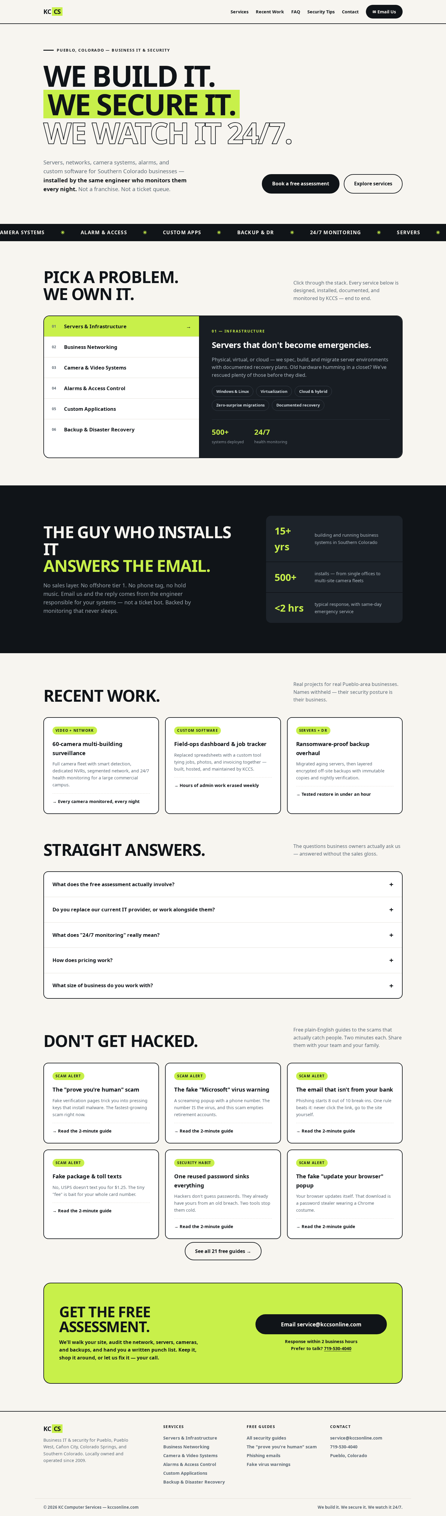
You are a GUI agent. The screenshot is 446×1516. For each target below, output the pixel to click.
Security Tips (321, 12)
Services (239, 12)
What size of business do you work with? (102, 985)
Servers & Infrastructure (190, 1438)
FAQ (295, 12)
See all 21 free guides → (223, 1251)
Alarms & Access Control (189, 1464)
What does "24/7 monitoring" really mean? (106, 934)
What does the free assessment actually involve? (113, 884)
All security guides (266, 1438)
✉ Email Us (384, 12)
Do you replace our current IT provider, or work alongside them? (133, 909)
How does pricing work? (82, 960)
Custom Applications (185, 1473)
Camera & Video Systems (190, 1455)
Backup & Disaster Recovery (194, 1482)
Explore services (373, 183)
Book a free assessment (300, 183)
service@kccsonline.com (356, 1438)
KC (52, 11)
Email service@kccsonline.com (321, 1324)
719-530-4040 (337, 1348)
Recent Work (270, 12)
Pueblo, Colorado (348, 1455)
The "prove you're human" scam (282, 1447)
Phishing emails (263, 1455)
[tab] (121, 326)
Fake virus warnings (268, 1464)
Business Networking (186, 1447)
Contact (350, 12)
